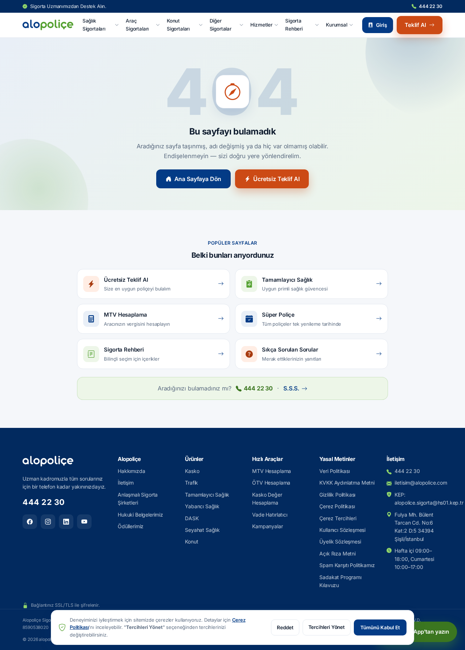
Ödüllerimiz (130, 526)
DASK (191, 518)
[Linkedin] (66, 521)
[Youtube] (84, 521)
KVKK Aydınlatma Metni (347, 483)
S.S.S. (291, 388)
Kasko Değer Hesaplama (267, 498)
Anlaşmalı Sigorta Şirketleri (138, 498)
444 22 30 (430, 6)
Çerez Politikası (337, 506)
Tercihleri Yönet (326, 627)
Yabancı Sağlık (202, 506)
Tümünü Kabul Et (380, 627)
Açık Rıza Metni (337, 553)
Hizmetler (261, 25)
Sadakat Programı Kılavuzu (340, 581)
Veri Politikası (334, 471)
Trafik (191, 483)
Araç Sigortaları (137, 25)
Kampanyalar (267, 526)
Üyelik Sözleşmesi (340, 541)
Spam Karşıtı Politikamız (347, 565)
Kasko (192, 471)
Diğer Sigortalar (220, 25)
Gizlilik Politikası (337, 494)
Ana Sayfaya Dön (198, 178)
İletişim (126, 483)
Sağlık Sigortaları (93, 25)
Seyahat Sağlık (202, 530)
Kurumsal (336, 25)
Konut (191, 541)
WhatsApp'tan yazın (423, 631)
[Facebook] (30, 521)
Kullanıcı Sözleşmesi (342, 530)
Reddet (285, 627)
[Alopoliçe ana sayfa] (48, 25)
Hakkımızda (131, 471)
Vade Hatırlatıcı (269, 514)
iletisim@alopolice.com (418, 483)
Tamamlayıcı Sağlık (207, 494)
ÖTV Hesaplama (271, 483)
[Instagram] (48, 521)
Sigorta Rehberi (294, 25)
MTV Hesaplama (271, 471)
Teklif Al (415, 24)
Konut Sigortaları (178, 25)
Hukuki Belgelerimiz (140, 514)
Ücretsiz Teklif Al (276, 178)
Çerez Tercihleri (337, 518)
